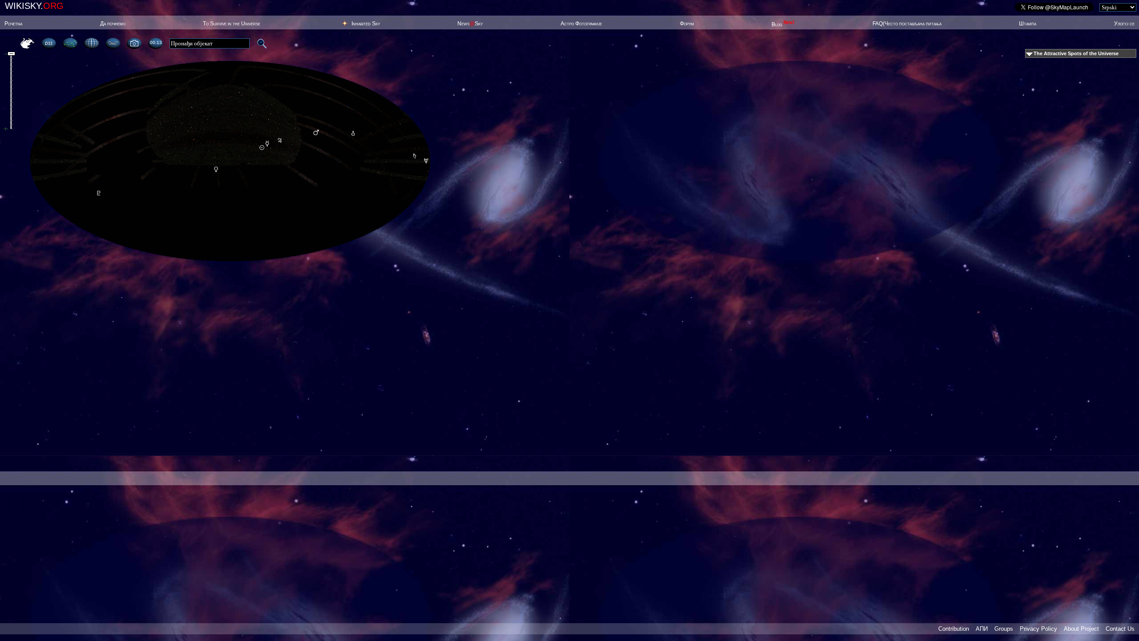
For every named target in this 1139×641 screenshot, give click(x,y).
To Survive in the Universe (231, 23)
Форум (687, 23)
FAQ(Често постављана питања (906, 23)
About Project (1081, 628)
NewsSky (470, 23)
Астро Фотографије (581, 23)
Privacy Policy (1038, 628)
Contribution (953, 628)
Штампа (1027, 23)
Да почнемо (112, 23)
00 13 (156, 42)
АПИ (982, 628)
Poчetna (13, 23)
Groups (1003, 628)
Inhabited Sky (365, 23)
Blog (783, 24)
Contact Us (1120, 628)
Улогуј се (1124, 23)
